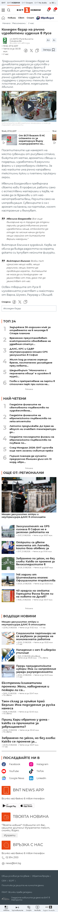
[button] (49, 908)
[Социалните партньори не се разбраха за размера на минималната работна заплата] (8, 638)
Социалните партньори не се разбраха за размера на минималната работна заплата (36, 636)
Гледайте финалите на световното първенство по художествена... (29, 407)
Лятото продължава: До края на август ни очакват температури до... (33, 429)
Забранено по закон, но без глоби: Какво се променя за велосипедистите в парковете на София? (35, 561)
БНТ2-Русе (18, 39)
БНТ (3, 3)
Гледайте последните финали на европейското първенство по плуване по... (32, 439)
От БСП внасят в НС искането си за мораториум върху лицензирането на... (32, 139)
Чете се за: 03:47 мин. (28, 694)
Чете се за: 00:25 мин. (27, 658)
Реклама (29, 389)
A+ (48, 40)
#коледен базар (12, 308)
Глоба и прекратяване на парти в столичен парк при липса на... (32, 383)
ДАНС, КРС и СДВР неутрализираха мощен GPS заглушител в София (29, 351)
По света (44, 658)
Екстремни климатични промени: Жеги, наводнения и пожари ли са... (25, 686)
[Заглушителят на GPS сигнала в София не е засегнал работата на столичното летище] (8, 531)
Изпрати (9, 835)
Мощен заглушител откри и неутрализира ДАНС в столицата (23, 515)
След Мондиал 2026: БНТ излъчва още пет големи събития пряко (31, 449)
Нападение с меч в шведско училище (36, 651)
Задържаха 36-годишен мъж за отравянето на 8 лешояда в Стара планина (30, 330)
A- (54, 40)
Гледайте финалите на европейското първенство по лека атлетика (30, 418)
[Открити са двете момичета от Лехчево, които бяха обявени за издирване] (8, 547)
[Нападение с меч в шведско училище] (8, 655)
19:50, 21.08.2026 (9, 694)
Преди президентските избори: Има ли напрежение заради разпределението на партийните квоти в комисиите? (36, 669)
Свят (21, 18)
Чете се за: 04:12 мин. (43, 675)
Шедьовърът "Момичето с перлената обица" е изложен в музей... (30, 373)
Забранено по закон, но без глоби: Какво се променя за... (29, 739)
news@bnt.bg (13, 863)
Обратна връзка (40, 876)
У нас (31, 23)
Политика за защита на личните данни (23, 885)
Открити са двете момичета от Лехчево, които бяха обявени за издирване (32, 545)
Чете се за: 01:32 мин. (28, 628)
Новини (12, 18)
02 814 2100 (12, 857)
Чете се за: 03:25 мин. (43, 643)
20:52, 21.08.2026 (24, 643)
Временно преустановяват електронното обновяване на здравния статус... (30, 341)
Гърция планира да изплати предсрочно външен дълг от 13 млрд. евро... (31, 459)
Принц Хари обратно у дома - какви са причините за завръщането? (25, 723)
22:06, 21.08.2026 (10, 628)
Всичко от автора (20, 43)
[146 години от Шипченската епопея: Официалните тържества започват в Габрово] (8, 579)
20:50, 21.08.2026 (10, 730)
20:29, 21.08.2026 (10, 745)
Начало (6, 23)
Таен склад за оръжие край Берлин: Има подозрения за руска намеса (28, 705)
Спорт (30, 18)
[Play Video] (29, 106)
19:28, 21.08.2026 (9, 712)
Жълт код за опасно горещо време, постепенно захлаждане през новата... (31, 362)
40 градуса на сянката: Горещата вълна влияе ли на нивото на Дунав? (34, 593)
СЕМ (4, 881)
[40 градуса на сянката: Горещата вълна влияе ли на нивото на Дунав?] (8, 595)
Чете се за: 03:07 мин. (29, 745)
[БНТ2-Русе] (6, 41)
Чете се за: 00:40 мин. (29, 730)
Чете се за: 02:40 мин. (28, 712)
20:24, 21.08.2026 (24, 675)
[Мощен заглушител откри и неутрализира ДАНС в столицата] (29, 495)
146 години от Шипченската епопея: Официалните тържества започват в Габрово (35, 577)
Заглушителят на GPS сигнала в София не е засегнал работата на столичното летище (32, 529)
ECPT (11, 881)
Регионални (19, 23)
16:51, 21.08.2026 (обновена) (29, 656)
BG (53, 3)
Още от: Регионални (23, 473)
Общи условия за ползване (15, 876)
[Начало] (3, 18)
